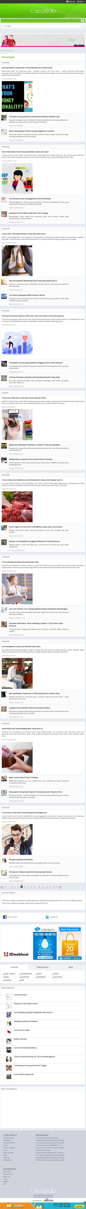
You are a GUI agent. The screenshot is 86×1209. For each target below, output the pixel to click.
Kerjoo (5, 1179)
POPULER (14, 967)
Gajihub (5, 1181)
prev (2, 887)
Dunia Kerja (58, 977)
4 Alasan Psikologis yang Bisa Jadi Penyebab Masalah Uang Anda (34, 377)
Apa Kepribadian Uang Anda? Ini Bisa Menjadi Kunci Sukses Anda (27, 68)
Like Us (81, 2)
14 (54, 887)
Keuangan (9, 50)
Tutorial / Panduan (9, 1148)
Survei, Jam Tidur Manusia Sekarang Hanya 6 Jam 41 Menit (54, 1148)
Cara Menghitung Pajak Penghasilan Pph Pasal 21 (33, 1012)
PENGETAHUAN (42, 967)
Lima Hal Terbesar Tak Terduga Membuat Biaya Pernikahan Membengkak (38, 609)
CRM (4, 1184)
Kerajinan (7, 980)
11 (43, 887)
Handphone (41, 977)
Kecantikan (25, 977)
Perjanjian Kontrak (9, 1143)
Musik (6, 977)
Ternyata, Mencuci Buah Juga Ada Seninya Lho (50, 1143)
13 (50, 887)
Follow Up (71, 2)
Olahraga (6, 1158)
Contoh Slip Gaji (20, 995)
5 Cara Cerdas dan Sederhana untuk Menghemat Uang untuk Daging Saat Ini (32, 480)
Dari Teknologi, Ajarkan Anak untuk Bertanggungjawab (53, 1155)
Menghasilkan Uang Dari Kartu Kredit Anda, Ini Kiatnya (30, 459)
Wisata (56, 974)
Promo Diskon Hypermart (24, 1074)
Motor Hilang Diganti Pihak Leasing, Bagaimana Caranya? (32, 131)
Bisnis (39, 974)
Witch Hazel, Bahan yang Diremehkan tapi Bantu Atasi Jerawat (55, 1160)
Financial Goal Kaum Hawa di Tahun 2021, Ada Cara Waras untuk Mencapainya (33, 316)
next (60, 887)
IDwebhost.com (8, 1174)
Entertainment (7, 1160)
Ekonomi (5, 393)
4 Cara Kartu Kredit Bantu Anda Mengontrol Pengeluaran (24, 813)
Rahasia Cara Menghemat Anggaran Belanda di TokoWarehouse (34, 541)
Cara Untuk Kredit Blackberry (25, 1048)
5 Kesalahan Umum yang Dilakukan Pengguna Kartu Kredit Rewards (35, 363)
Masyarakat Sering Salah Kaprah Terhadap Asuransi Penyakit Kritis (35, 792)
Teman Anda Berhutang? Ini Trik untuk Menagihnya (34, 1057)
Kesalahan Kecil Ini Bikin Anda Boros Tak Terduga (28, 213)
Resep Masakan (26, 974)
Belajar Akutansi (20, 1039)
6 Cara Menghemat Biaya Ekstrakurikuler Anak (20, 562)
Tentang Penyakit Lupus (43, 1150)
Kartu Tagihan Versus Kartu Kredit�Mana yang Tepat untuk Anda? (35, 527)
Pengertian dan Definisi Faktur (26, 1003)
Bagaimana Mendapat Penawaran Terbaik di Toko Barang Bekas (34, 445)
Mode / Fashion (9, 974)
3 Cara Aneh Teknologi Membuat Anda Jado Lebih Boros (24, 234)
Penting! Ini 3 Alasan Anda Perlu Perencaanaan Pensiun (30, 872)
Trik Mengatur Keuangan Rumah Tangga (30, 1065)
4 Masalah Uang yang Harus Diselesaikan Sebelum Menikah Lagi (34, 117)
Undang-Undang (8, 1138)
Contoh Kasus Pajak (22, 1030)
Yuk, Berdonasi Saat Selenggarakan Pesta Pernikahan (30, 199)
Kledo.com (6, 1177)
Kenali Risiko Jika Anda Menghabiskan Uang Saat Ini (22, 728)
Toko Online (7, 1172)
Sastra (5, 1150)
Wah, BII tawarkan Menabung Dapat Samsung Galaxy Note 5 (33, 281)
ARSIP (71, 967)
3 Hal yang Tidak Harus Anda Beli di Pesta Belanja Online (24, 398)
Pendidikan (6, 1140)
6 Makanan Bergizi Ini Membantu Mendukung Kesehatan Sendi (55, 1140)
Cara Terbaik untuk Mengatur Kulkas (47, 1138)
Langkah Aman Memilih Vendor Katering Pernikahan (29, 708)
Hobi (22, 980)
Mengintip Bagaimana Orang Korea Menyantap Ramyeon (54, 1158)
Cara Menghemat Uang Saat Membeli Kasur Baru (21, 646)
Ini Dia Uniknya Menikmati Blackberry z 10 (49, 1145)
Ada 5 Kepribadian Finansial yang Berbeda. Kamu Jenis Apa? (25, 152)
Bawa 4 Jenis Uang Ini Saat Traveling (23, 777)
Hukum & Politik (8, 1153)
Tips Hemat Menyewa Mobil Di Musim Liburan (27, 295)
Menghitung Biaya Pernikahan (21, 859)
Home (2, 50)
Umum (5, 1145)
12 (46, 887)
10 (39, 887)
